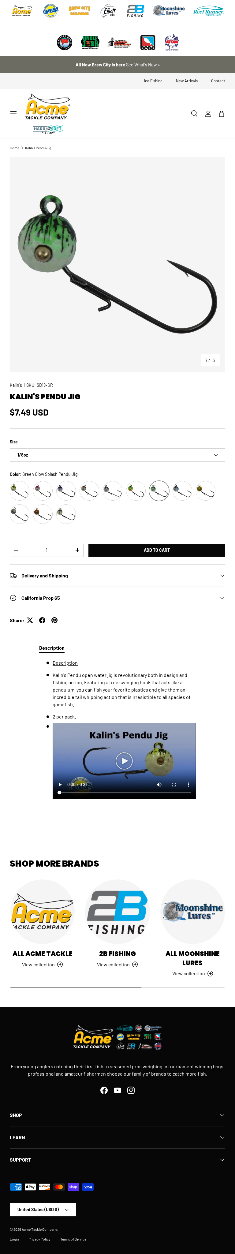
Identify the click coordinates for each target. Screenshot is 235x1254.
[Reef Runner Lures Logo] (208, 11)
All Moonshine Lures (193, 958)
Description (65, 663)
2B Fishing (117, 953)
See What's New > (143, 64)
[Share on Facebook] (42, 620)
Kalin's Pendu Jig (38, 148)
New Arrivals (187, 80)
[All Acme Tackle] (42, 911)
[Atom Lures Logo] (172, 42)
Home (14, 148)
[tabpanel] (117, 736)
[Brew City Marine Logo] (79, 10)
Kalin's (16, 385)
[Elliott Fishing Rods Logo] (108, 10)
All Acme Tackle (43, 953)
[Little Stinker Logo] (119, 42)
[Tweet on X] (30, 620)
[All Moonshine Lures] (192, 911)
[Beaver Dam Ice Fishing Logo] (64, 42)
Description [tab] (52, 648)
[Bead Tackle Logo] (148, 42)
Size (14, 441)
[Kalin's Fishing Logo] (51, 10)
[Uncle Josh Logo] (90, 42)
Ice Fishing (153, 80)
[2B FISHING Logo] (135, 10)
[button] (221, 114)
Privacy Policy (39, 1239)
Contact (218, 80)
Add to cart (157, 550)
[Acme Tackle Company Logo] (22, 10)
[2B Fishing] (117, 911)
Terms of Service (73, 1239)
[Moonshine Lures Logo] (169, 11)
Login (14, 1239)
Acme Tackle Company (39, 1229)
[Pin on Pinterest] (54, 620)
